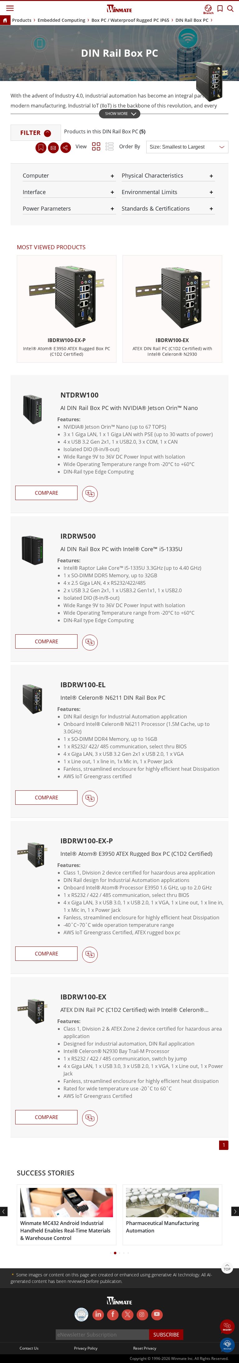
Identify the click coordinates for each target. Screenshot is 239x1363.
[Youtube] (157, 1315)
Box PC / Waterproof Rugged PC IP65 (130, 20)
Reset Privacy (144, 1348)
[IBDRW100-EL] (119, 741)
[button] (227, 1327)
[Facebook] (113, 1315)
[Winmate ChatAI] (227, 1344)
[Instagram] (142, 1315)
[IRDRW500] (119, 588)
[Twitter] (127, 1314)
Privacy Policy (85, 1348)
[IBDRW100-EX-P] (119, 897)
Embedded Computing (61, 20)
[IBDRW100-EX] (119, 1057)
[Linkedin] (98, 1315)
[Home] (5, 21)
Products (21, 20)
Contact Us (29, 1348)
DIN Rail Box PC (192, 20)
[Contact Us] (53, 147)
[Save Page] (41, 147)
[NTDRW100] (119, 444)
